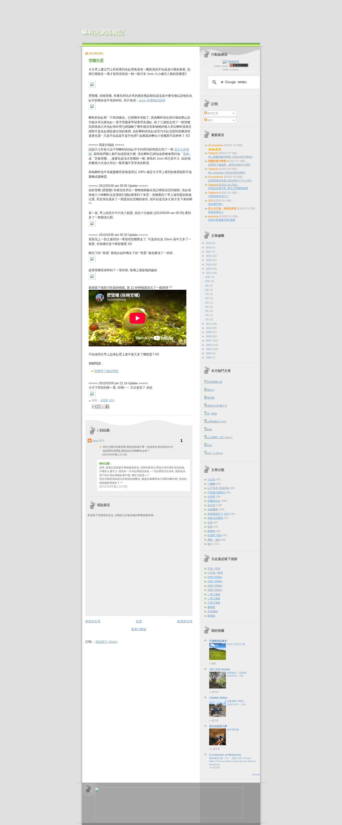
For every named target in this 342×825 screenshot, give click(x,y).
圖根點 (211, 607)
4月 (207, 306)
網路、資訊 (214, 539)
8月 (207, 289)
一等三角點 (214, 594)
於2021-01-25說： (223, 184)
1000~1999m (215, 581)
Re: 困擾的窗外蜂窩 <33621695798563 (230, 156)
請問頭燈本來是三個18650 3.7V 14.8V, (230, 180)
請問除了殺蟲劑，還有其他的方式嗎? (229, 164)
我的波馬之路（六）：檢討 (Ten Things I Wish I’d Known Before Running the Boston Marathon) (232, 761)
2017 (209, 251)
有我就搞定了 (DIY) (219, 513)
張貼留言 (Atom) (106, 642)
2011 (209, 323)
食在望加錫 (233, 729)
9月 (207, 285)
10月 (208, 281)
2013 (209, 268)
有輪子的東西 (215, 518)
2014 (209, 264)
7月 (207, 294)
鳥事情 (211, 531)
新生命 (208, 445)
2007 (209, 340)
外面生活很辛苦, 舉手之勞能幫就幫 (228, 188)
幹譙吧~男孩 (215, 535)
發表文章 (212, 113)
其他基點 (213, 611)
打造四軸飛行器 (213, 382)
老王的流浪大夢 (218, 726)
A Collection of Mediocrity (225, 754)
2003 (209, 357)
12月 (208, 277)
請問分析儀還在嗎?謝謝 (221, 219)
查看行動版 (138, 629)
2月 (207, 315)
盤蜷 (186, 154)
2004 (209, 353)
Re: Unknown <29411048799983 (226, 172)
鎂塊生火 (209, 389)
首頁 (139, 621)
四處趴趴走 (214, 500)
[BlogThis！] (98, 406)
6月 (207, 298)
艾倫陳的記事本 (218, 640)
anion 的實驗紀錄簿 (152, 100)
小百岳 (211, 479)
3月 (207, 311)
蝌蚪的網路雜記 (103, 32)
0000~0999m (215, 577)
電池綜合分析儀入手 (215, 405)
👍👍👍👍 (214, 148)
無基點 (211, 615)
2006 (209, 345)
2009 (209, 332)
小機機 (211, 483)
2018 (209, 247)
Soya (95, 440)
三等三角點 (214, 602)
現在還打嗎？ (216, 204)
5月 (207, 302)
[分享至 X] (103, 406)
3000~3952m (215, 589)
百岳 (210, 522)
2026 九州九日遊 (236, 644)
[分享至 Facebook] (107, 406)
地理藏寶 (213, 509)
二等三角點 (214, 598)
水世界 (104, 400)
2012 (209, 272)
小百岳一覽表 (215, 572)
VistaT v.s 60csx (213, 453)
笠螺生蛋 (96, 60)
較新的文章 (93, 621)
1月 (207, 319)
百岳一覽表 (210, 413)
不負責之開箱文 (216, 492)
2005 (209, 349)
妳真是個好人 (216, 211)
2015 (209, 260)
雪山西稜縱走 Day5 (215, 421)
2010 (209, 328)
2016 (209, 255)
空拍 (210, 526)
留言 (210, 120)
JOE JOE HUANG (219, 669)
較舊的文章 (184, 621)
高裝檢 (208, 429)
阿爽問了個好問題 (106, 371)
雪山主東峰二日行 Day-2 (218, 437)
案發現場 (209, 397)
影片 (111, 400)
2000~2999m (215, 585)
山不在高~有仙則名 (218, 488)
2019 (209, 243)
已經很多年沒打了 (218, 196)
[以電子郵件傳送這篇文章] (94, 406)
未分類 (211, 505)
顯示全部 (256, 775)
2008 (209, 336)
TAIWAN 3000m (218, 697)
